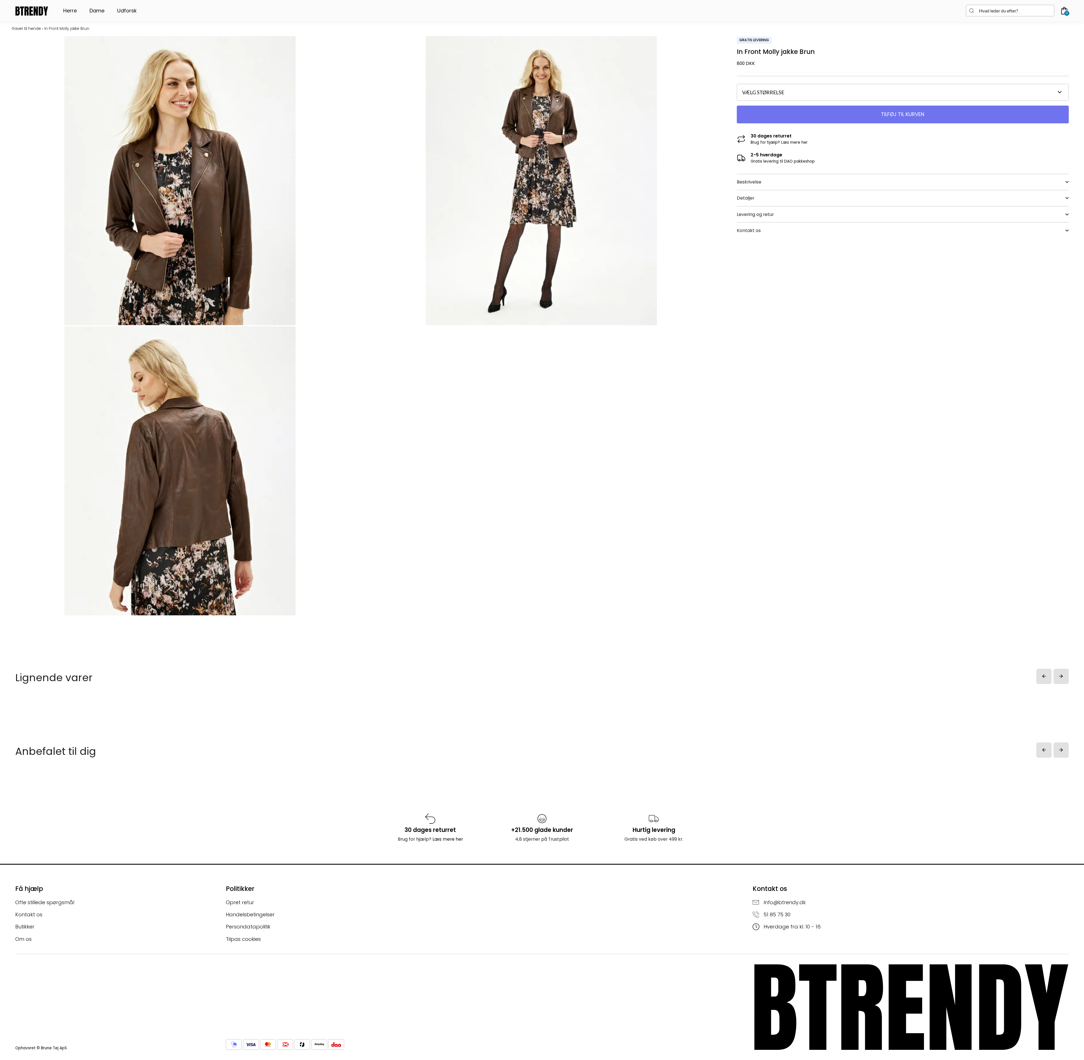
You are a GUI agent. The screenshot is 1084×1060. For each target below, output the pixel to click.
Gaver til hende (26, 28)
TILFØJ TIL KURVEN (902, 114)
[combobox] (1010, 11)
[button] (1044, 676)
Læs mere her (794, 142)
